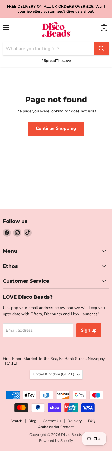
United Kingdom (53, 374)
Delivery (74, 421)
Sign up (89, 330)
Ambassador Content (56, 427)
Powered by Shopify (56, 440)
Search (16, 421)
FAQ (91, 421)
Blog (32, 421)
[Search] (101, 48)
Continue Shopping (56, 128)
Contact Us (52, 421)
